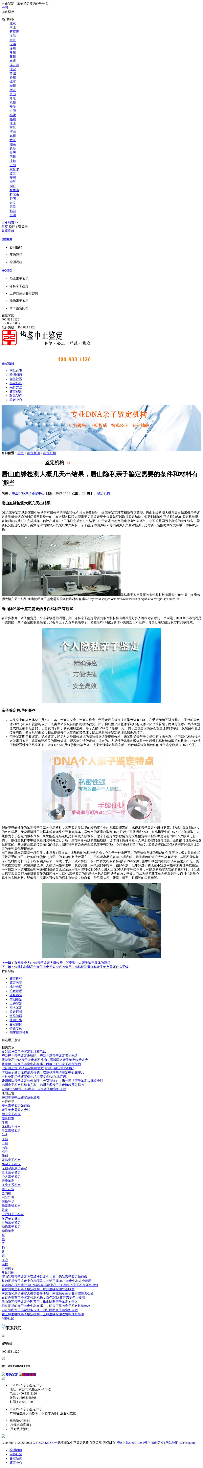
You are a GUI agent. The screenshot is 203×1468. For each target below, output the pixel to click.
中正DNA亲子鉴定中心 (28, 493)
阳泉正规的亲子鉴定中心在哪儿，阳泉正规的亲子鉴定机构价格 (46, 1306)
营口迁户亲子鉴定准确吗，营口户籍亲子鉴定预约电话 (40, 1055)
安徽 (13, 106)
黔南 (13, 198)
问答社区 (16, 379)
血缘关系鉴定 (11, 1185)
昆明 (13, 215)
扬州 (13, 77)
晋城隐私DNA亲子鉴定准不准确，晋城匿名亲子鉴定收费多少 (45, 1060)
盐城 (13, 73)
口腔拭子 (8, 1268)
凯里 (13, 206)
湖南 (13, 144)
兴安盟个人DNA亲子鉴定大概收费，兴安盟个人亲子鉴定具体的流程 (56, 962)
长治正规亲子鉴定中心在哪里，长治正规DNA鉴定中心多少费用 (46, 1281)
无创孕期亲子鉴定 (14, 1168)
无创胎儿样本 (11, 1126)
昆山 (13, 94)
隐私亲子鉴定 (11, 1160)
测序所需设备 (19, 1032)
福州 (13, 119)
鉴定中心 (16, 400)
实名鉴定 (16, 1007)
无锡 (13, 44)
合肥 (13, 111)
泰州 (13, 86)
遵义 (13, 173)
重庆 (13, 152)
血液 (5, 1260)
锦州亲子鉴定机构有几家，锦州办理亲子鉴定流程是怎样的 (43, 1085)
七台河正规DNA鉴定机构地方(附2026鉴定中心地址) (38, 1068)
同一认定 (8, 1189)
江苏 (13, 36)
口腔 (5, 1143)
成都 (13, 161)
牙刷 (5, 1122)
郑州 (13, 136)
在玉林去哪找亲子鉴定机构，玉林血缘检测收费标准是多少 (43, 1314)
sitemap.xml (187, 1442)
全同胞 (6, 1193)
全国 (5, 7)
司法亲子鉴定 (11, 1222)
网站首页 (16, 370)
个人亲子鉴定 (11, 1176)
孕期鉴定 (16, 999)
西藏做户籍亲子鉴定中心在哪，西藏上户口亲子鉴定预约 (41, 1064)
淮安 (13, 69)
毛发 (5, 1147)
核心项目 (7, 270)
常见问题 (16, 1016)
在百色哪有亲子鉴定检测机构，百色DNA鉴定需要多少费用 (43, 1297)
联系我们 (16, 395)
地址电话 (16, 986)
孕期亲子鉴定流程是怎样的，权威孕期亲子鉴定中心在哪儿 (43, 1072)
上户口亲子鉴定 (13, 1214)
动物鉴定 (8, 1231)
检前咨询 (7, 239)
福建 (13, 115)
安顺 (13, 177)
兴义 (13, 202)
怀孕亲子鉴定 (11, 1164)
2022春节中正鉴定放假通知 (21, 1097)
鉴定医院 (16, 982)
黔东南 (14, 194)
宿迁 (13, 90)
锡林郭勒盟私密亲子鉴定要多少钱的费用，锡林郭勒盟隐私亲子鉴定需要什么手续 (65, 967)
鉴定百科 (16, 1011)
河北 (13, 27)
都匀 (13, 211)
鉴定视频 (16, 1024)
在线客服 (8, 315)
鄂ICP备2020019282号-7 (133, 1442)
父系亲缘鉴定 (11, 1130)
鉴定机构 (49, 453)
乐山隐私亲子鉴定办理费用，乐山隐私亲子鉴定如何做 (40, 1301)
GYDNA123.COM (45, 1442)
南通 (13, 61)
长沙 (13, 148)
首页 (5, 226)
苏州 (13, 56)
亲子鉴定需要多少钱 (16, 1110)
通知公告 (16, 1020)
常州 (13, 52)
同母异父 (8, 1201)
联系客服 (8, 231)
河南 (13, 131)
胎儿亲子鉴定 (11, 1114)
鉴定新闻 (16, 383)
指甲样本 (8, 1118)
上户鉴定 (16, 1003)
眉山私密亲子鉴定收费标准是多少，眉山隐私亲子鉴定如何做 (44, 1276)
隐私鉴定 (16, 995)
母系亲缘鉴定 (11, 1205)
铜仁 (13, 186)
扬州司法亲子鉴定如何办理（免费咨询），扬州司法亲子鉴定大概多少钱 (52, 1080)
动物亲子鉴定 (11, 1226)
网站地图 (172, 1442)
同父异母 (8, 1197)
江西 (13, 123)
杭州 (13, 102)
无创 (5, 1155)
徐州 (13, 48)
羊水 (5, 1135)
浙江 (13, 98)
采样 (5, 1264)
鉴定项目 (8, 363)
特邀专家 (16, 1028)
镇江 (13, 81)
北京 (13, 23)
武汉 (13, 140)
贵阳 (13, 165)
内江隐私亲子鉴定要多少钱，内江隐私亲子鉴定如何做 (40, 1310)
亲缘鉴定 (8, 1180)
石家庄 (14, 31)
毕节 (13, 181)
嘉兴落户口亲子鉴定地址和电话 (24, 1051)
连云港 (14, 65)
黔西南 (14, 190)
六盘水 (14, 169)
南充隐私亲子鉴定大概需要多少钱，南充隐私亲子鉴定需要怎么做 (48, 1293)
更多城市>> (10, 222)
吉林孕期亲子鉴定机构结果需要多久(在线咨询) (34, 1076)
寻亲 (5, 1210)
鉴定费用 (16, 391)
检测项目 (16, 374)
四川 (13, 156)
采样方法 (16, 387)
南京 (13, 40)
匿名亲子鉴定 (11, 1172)
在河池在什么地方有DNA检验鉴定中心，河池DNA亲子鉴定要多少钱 (50, 1285)
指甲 (5, 1151)
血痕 (5, 1139)
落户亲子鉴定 (11, 1218)
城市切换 (157, 1442)
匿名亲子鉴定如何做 (16, 1105)
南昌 (13, 127)
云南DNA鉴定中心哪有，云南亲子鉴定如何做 (34, 1089)
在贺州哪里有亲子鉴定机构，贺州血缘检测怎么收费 (38, 1289)
